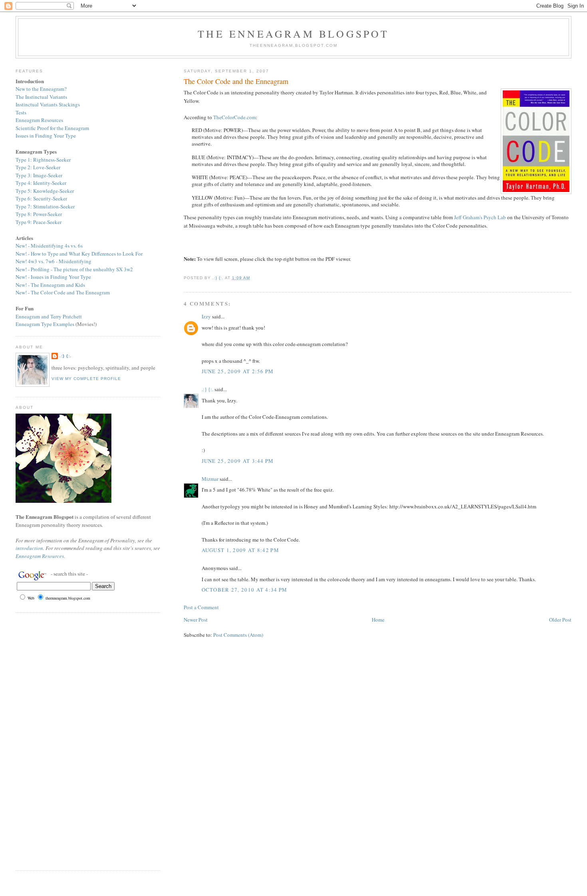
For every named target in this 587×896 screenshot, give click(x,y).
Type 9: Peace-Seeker (38, 222)
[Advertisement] (39, 740)
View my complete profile (86, 378)
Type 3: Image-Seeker (39, 175)
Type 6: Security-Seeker (41, 198)
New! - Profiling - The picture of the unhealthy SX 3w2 (74, 269)
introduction (29, 548)
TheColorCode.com (234, 117)
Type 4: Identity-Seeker (41, 182)
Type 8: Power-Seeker (39, 214)
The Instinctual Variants (41, 96)
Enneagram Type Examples (45, 324)
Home (378, 619)
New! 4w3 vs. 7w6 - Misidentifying (53, 261)
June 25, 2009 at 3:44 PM (238, 460)
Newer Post (196, 619)
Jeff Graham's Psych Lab (480, 217)
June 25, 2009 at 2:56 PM (238, 371)
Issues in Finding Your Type (46, 135)
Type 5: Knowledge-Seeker (45, 190)
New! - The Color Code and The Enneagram (63, 292)
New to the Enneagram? (41, 88)
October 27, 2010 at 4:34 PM (245, 589)
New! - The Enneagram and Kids (50, 284)
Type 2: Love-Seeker (38, 167)
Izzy (206, 316)
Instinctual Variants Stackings (48, 104)
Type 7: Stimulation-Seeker (45, 206)
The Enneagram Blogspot (293, 33)
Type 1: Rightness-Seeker (43, 159)
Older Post (560, 619)
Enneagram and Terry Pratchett (49, 316)
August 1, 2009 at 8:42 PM (241, 550)
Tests (21, 112)
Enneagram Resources (39, 120)
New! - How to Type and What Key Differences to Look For (79, 253)
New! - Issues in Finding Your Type (53, 276)
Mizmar (210, 478)
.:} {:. (207, 389)
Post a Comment (201, 607)
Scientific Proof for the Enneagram (52, 128)
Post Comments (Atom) (238, 634)
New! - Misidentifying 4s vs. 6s (49, 245)
